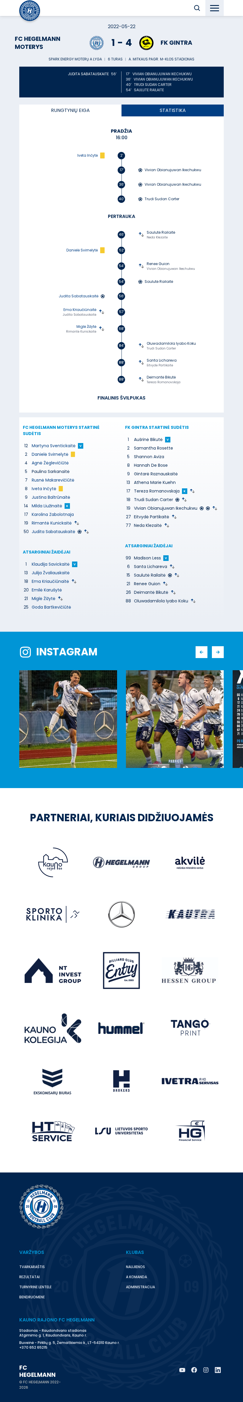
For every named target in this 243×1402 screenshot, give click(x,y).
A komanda (136, 1276)
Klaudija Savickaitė (51, 564)
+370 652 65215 (33, 1347)
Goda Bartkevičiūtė (51, 607)
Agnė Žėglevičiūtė (50, 463)
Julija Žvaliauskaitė (51, 573)
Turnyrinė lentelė (35, 1286)
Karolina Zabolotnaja (53, 514)
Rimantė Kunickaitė (52, 523)
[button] (197, 8)
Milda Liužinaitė (47, 506)
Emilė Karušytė (47, 590)
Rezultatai (29, 1276)
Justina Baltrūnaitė (51, 497)
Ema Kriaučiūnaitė (50, 581)
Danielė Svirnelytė (50, 454)
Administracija (140, 1286)
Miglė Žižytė (43, 598)
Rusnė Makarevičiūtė (53, 480)
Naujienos (135, 1266)
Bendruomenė (32, 1297)
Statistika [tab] (173, 110)
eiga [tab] (70, 110)
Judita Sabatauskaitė (53, 532)
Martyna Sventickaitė (54, 446)
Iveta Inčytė (44, 489)
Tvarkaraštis (32, 1266)
